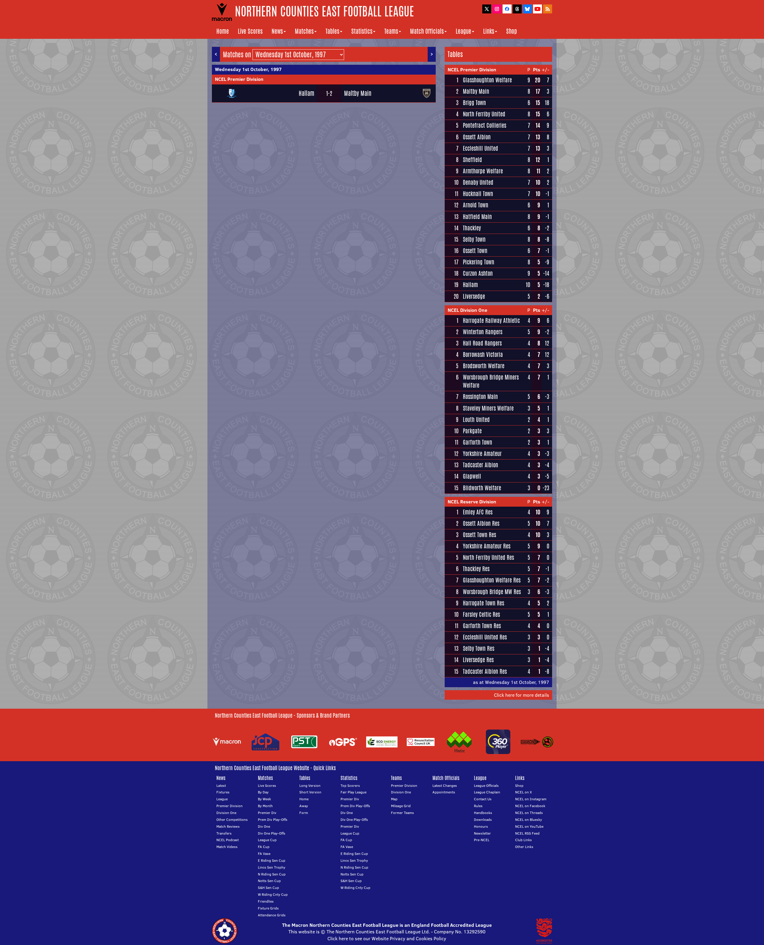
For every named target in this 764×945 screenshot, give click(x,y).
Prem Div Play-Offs (272, 819)
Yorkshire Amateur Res (486, 546)
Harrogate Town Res (483, 603)
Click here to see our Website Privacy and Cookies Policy (386, 938)
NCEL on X (523, 792)
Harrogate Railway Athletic (491, 320)
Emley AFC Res (477, 512)
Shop (511, 31)
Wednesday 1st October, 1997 (248, 69)
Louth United (476, 419)
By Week (264, 798)
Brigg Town (474, 102)
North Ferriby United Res (488, 557)
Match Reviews (228, 826)
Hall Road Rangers (482, 343)
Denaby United (478, 182)
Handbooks (483, 812)
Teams (391, 31)
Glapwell (472, 476)
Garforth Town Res (482, 626)
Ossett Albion (477, 137)
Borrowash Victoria (483, 354)
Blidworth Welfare (482, 488)
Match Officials (427, 31)
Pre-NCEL (481, 839)
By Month (265, 805)
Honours (481, 826)
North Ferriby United (484, 114)
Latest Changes (444, 785)
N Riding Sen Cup (272, 874)
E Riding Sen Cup (271, 860)
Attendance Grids (272, 915)
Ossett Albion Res (481, 523)
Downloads (483, 819)
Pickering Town (478, 262)
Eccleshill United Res (485, 637)
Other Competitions (232, 819)
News (277, 31)
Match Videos (227, 846)
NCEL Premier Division (239, 79)
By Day (263, 792)
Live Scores (250, 31)
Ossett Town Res (479, 535)
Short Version (310, 792)
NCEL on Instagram (530, 798)
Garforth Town (477, 442)
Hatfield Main (477, 216)
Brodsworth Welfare (483, 366)
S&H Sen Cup (268, 887)
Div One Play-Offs (271, 833)
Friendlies (266, 901)
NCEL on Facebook (530, 805)
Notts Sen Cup (269, 880)
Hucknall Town (478, 193)
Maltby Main (357, 93)
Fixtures (222, 792)
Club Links (523, 839)
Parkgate (472, 431)
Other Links (524, 846)
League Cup (267, 839)
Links (488, 31)
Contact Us (483, 798)
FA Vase (264, 853)
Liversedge (474, 296)
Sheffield (472, 159)
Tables (332, 31)
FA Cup (263, 846)
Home (222, 31)
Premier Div (267, 812)
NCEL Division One (467, 310)
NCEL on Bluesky (528, 819)
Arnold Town (475, 205)
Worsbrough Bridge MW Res (492, 592)
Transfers (224, 833)
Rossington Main (480, 396)
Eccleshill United (480, 148)
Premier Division (229, 805)
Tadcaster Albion (480, 465)
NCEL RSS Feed (527, 833)
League (463, 31)
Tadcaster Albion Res (485, 671)
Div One (264, 826)
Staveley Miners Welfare (488, 408)
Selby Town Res (478, 648)
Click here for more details (521, 695)
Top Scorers (350, 785)
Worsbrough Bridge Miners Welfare (491, 381)
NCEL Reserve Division (472, 501)
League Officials (486, 785)
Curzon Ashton (478, 273)
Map (394, 798)
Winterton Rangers (482, 332)
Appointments (443, 792)
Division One (226, 812)
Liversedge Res (478, 660)
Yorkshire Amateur (482, 453)
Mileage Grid (401, 805)
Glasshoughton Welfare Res (491, 580)
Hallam (306, 93)
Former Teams (402, 812)
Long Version (310, 785)
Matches (304, 31)
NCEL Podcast (227, 839)
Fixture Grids (268, 908)
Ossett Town (475, 250)
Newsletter (482, 833)
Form (303, 812)
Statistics (361, 31)
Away (303, 805)
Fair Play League (353, 792)
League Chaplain (487, 792)
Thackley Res (476, 569)
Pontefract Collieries (484, 125)
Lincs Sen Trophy (271, 867)
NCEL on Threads (529, 812)
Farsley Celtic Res (481, 614)
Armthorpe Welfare (483, 171)
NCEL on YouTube (529, 826)
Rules (478, 805)
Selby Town (474, 239)
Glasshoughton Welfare (487, 80)
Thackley (472, 228)
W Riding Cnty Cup (273, 894)
